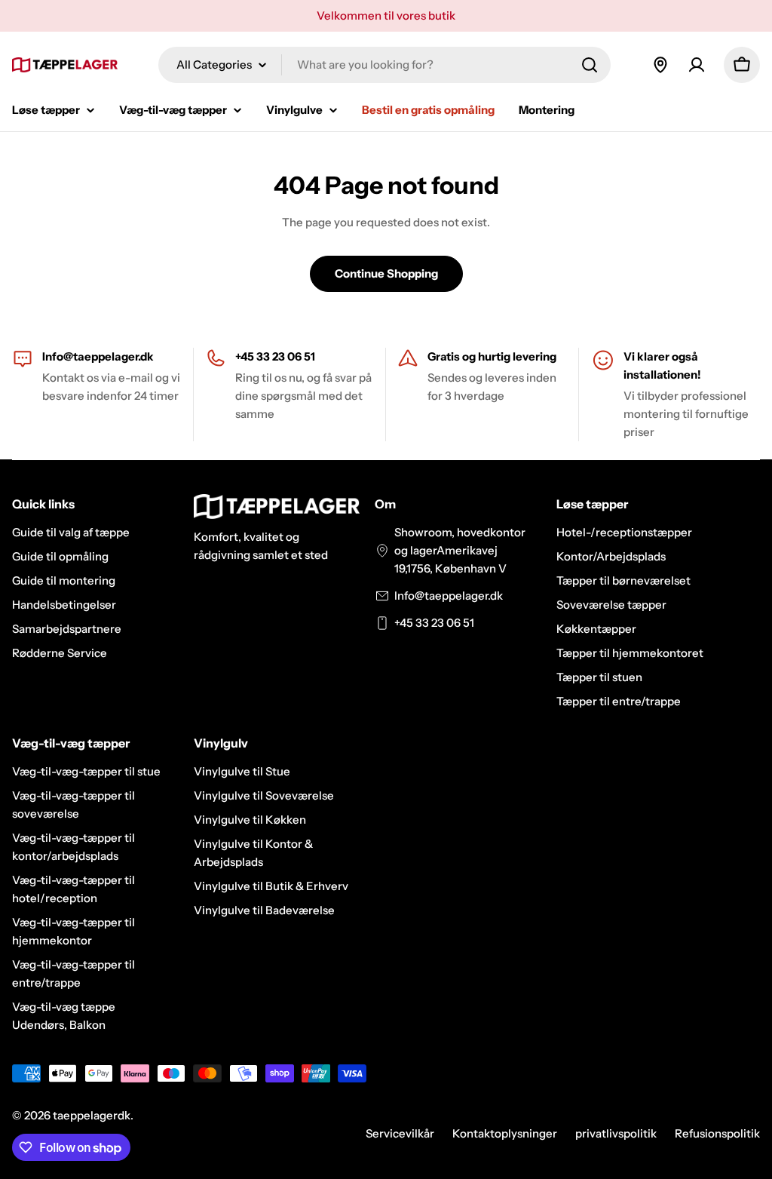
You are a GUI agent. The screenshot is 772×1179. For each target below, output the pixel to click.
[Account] (697, 65)
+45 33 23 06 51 (434, 623)
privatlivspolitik (616, 1133)
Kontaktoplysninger (504, 1133)
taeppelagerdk (91, 1115)
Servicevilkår (400, 1133)
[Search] (590, 65)
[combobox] (384, 65)
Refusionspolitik (717, 1133)
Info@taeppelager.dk (98, 356)
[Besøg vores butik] (660, 65)
